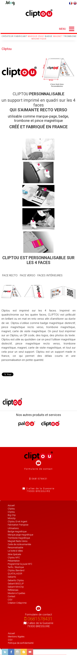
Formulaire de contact (38, 469)
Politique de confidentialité (20, 643)
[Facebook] (11, 652)
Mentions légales (16, 636)
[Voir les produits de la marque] (12, 405)
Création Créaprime (17, 602)
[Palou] (27, 425)
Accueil (11, 633)
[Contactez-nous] (5, 652)
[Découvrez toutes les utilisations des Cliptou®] (10, 3)
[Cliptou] (50, 425)
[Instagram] (17, 652)
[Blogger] (24, 652)
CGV (10, 639)
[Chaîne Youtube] (30, 652)
